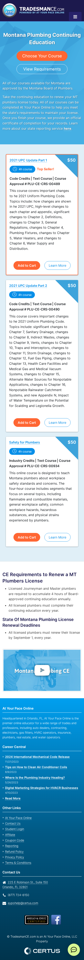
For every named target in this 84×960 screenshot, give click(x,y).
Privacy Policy (14, 857)
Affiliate (10, 834)
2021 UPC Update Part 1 (28, 160)
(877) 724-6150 (18, 895)
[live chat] (74, 950)
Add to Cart (27, 265)
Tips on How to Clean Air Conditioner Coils (35, 767)
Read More (12, 798)
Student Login (14, 829)
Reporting (11, 846)
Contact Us (12, 823)
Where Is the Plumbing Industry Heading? (34, 777)
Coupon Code (14, 840)
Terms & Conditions (18, 863)
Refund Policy (14, 851)
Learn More (57, 265)
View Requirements (42, 69)
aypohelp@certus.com (23, 903)
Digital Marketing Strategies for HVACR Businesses (40, 788)
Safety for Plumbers (24, 442)
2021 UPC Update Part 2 (27, 286)
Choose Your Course (42, 56)
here (67, 128)
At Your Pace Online (18, 818)
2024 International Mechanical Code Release (36, 757)
